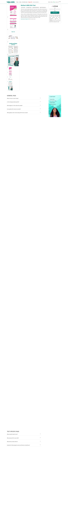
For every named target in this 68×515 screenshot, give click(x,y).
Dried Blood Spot (25, 2)
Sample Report (52, 102)
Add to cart (55, 12)
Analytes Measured (36, 7)
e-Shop (20, 2)
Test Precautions (43, 7)
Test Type (23, 7)
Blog (54, 2)
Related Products (53, 104)
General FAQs (52, 99)
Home (17, 2)
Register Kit (30, 2)
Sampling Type (29, 7)
